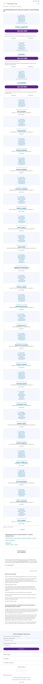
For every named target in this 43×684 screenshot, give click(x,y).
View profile (30, 38)
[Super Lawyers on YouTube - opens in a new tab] (23, 670)
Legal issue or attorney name (9, 638)
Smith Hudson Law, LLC (21, 55)
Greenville (7, 544)
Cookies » (29, 679)
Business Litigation (17, 538)
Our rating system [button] (9, 565)
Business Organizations (26, 538)
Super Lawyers (6, 654)
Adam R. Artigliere (21, 169)
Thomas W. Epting (21, 383)
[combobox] (21, 640)
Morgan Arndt (21, 130)
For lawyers (6, 658)
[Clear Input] (38, 640)
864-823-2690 (22, 31)
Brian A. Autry (21, 227)
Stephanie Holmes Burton (21, 267)
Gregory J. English (21, 364)
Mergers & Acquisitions (10, 540)
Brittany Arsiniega (21, 150)
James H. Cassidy (21, 287)
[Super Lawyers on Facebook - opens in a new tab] (17, 670)
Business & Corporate (12, 6)
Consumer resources (8, 662)
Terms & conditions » (16, 679)
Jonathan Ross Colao (21, 306)
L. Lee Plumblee (21, 82)
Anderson (16, 544)
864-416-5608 (22, 58)
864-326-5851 (22, 87)
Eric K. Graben (22, 520)
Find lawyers (21, 649)
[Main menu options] (4, 3)
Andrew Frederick (21, 443)
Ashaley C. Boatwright (21, 27)
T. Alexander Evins (21, 404)
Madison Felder (21, 423)
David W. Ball (21, 247)
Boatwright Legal (21, 28)
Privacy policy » (24, 679)
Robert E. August (21, 208)
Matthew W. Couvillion (21, 345)
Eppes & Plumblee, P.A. (21, 84)
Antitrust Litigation (9, 538)
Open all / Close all (33, 570)
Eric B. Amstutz (21, 111)
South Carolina (19, 6)
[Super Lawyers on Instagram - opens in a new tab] (20, 670)
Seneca (11, 544)
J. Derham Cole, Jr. (21, 325)
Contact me (13, 38)
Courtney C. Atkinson (21, 188)
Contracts (34, 538)
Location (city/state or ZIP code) (9, 643)
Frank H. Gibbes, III (21, 462)
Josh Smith (21, 54)
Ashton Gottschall (21, 501)
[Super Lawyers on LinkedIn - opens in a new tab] (26, 670)
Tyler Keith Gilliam (21, 481)
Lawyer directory (5, 6)
